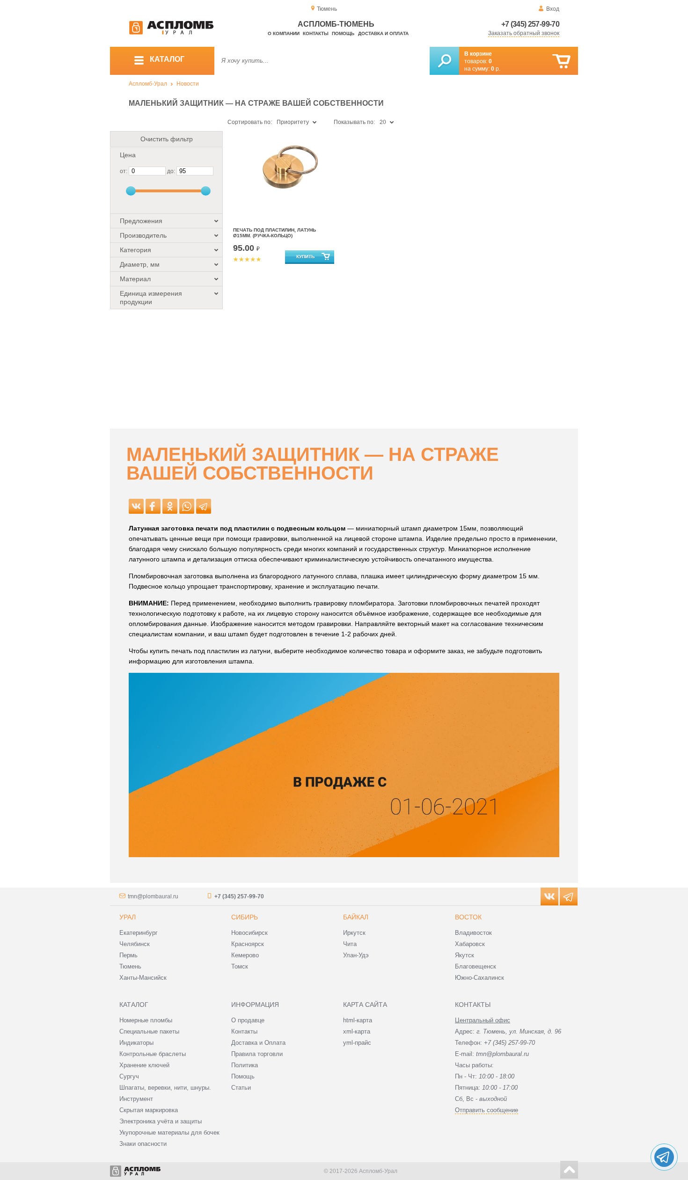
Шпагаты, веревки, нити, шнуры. (165, 1087)
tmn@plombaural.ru (153, 896)
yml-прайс (357, 1042)
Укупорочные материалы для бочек (169, 1132)
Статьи (241, 1087)
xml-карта (356, 1031)
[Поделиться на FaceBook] (153, 506)
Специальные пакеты (149, 1031)
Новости (187, 83)
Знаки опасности (143, 1143)
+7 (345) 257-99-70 (530, 24)
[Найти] (444, 61)
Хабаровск (470, 943)
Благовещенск (475, 966)
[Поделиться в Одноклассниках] (169, 506)
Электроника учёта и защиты (160, 1121)
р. (495, 69)
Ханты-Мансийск (143, 977)
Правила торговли (257, 1053)
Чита (350, 943)
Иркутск (354, 932)
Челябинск (134, 943)
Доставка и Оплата (258, 1042)
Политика (244, 1065)
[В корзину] (561, 61)
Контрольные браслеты (152, 1053)
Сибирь (244, 917)
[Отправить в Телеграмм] (203, 506)
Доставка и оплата (383, 33)
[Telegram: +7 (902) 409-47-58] (664, 1157)
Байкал (355, 917)
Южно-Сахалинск (479, 977)
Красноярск (247, 943)
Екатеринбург (138, 932)
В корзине (478, 54)
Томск (239, 966)
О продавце (247, 1020)
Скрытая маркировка (148, 1110)
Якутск (464, 955)
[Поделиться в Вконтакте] (136, 506)
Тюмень (130, 966)
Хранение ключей (144, 1065)
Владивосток (473, 932)
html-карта (357, 1020)
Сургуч (129, 1076)
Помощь (343, 33)
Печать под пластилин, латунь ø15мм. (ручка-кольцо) (274, 232)
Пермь (128, 955)
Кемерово (245, 955)
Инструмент (136, 1098)
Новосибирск (249, 932)
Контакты (316, 33)
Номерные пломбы (145, 1020)
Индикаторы (136, 1042)
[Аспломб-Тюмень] (171, 32)
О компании (284, 33)
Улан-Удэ (356, 955)
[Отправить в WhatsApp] (186, 506)
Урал (127, 917)
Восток (468, 917)
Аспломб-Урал (148, 83)
